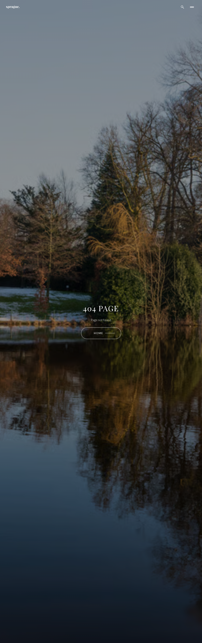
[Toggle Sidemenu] (192, 7)
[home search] (182, 7)
